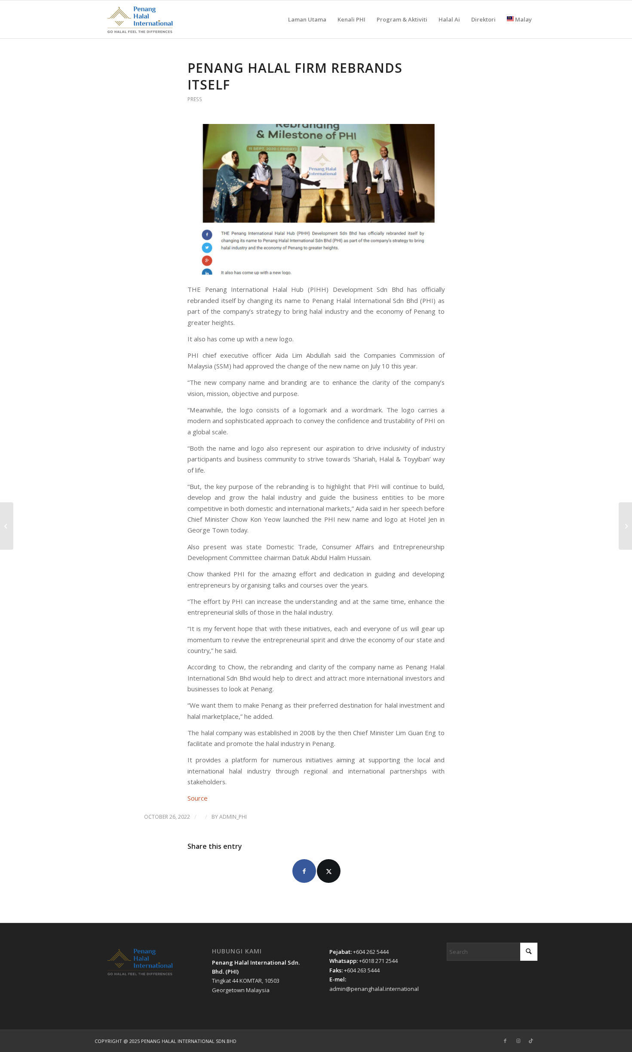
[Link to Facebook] (505, 1040)
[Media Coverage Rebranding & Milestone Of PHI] (625, 526)
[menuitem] (307, 19)
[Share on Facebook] (304, 871)
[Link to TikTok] (531, 1040)
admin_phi (233, 816)
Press (194, 99)
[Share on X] (329, 871)
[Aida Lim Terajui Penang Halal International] (6, 526)
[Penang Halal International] (140, 19)
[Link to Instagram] (518, 1040)
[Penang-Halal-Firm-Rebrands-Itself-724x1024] (316, 199)
